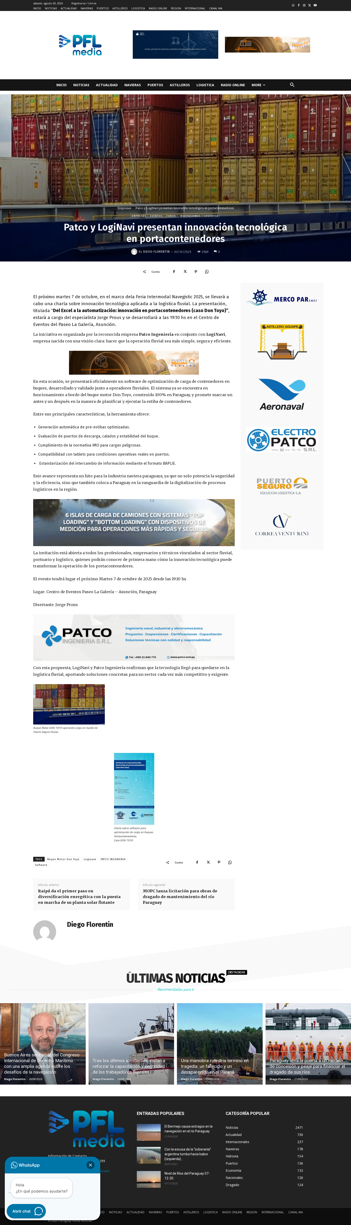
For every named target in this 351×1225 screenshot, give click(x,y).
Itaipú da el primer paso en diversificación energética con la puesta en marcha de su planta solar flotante (79, 897)
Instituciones (190, 216)
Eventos (156, 216)
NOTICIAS (115, 1212)
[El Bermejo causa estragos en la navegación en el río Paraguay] (149, 1132)
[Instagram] (304, 5)
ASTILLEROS (191, 1212)
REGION (252, 1212)
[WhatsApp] (207, 271)
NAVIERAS (155, 1212)
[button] (292, 85)
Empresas (124, 208)
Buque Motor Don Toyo (63, 859)
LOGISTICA (210, 1212)
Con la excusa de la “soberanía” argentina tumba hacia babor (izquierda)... (188, 1154)
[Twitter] (309, 5)
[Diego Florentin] (135, 252)
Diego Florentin (156, 251)
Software (41, 865)
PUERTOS (172, 1212)
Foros (171, 216)
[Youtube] (315, 5)
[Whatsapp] (293, 5)
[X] (185, 271)
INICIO (100, 1212)
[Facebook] (299, 5)
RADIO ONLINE (232, 1212)
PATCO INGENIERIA (113, 859)
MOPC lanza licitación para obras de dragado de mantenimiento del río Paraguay (180, 897)
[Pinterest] (196, 271)
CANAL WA (295, 1212)
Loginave (90, 859)
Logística (211, 216)
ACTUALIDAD (135, 1212)
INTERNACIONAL (273, 1212)
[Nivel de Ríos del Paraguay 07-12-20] (149, 1179)
